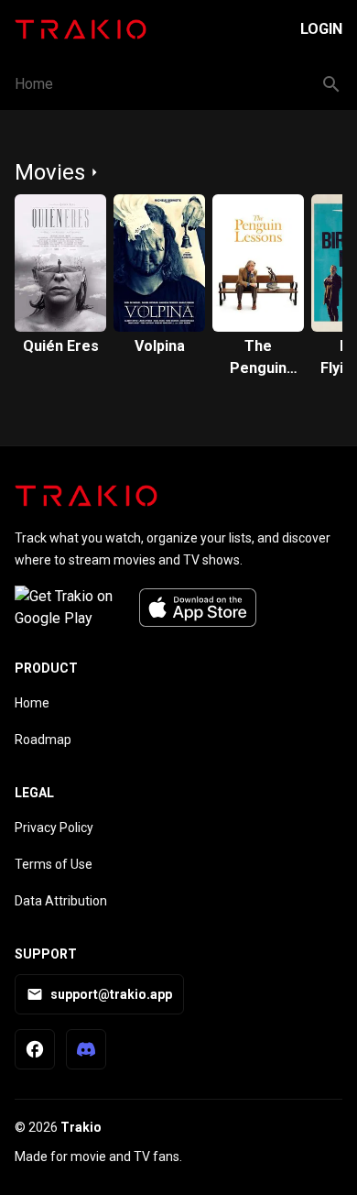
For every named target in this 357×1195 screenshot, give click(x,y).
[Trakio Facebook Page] (35, 1049)
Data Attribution (61, 901)
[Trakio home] (86, 496)
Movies (50, 172)
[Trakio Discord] (86, 1049)
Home (34, 84)
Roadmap (43, 739)
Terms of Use (53, 864)
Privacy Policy (54, 827)
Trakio (81, 1127)
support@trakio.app (111, 994)
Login (321, 29)
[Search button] (331, 84)
